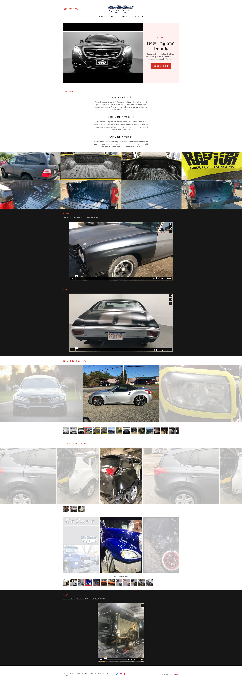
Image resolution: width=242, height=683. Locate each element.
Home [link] (101, 16)
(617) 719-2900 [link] (71, 9)
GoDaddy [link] (175, 674)
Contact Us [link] (138, 16)
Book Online (161, 66)
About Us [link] (111, 16)
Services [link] (124, 16)
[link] (121, 9)
